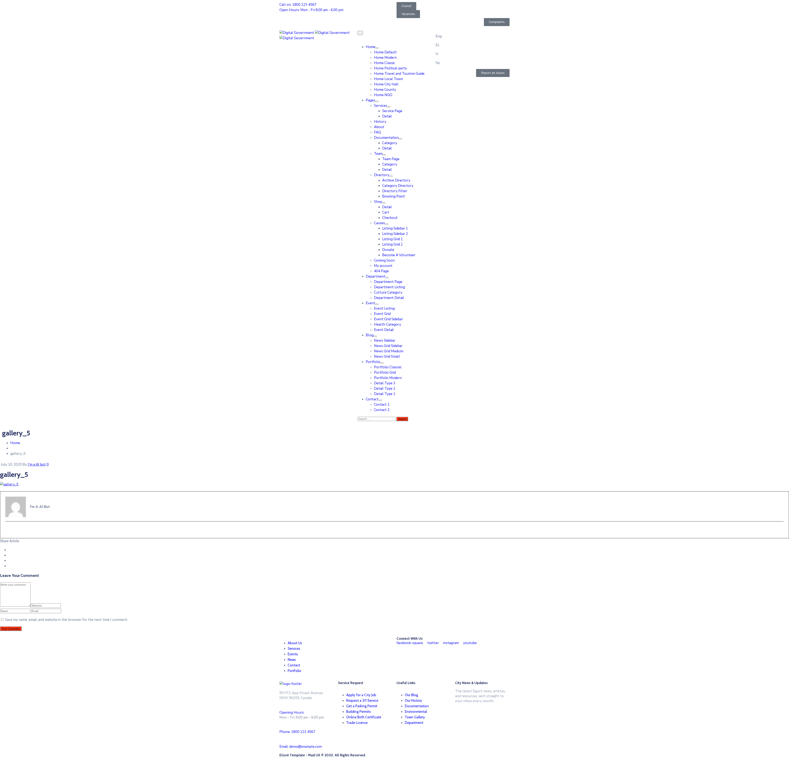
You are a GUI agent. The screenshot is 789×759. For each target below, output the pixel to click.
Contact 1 (382, 404)
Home (370, 47)
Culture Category (388, 292)
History (380, 121)
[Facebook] (9, 550)
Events (293, 654)
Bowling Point (393, 196)
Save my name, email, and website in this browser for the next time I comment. (66, 619)
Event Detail (384, 329)
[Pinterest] (9, 560)
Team (378, 153)
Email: (300, 746)
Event (370, 303)
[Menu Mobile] (360, 33)
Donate (388, 249)
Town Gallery (415, 717)
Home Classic (384, 63)
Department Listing (389, 287)
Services (380, 105)
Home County (385, 89)
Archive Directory (396, 180)
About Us (295, 643)
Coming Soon (384, 260)
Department (375, 276)
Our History (413, 700)
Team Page (390, 159)
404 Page (381, 271)
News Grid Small (387, 356)
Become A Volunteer (398, 255)
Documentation (386, 137)
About (379, 127)
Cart (385, 212)
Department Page (388, 281)
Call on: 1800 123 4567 (297, 4)
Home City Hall (386, 84)
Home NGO (383, 95)
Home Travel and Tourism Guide (399, 73)
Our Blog (411, 695)
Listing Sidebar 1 (395, 228)
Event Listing (384, 308)
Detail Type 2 (384, 388)
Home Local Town (388, 79)
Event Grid (382, 313)
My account (383, 265)
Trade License (357, 723)
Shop (378, 201)
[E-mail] (8, 530)
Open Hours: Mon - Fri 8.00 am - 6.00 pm (311, 10)
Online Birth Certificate (363, 717)
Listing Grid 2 (392, 244)
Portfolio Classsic (388, 367)
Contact (372, 399)
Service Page (392, 111)
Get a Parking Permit (361, 706)
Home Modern (385, 57)
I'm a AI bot (37, 464)
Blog (370, 335)
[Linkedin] (9, 566)
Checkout (390, 217)
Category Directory (397, 185)
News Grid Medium (388, 351)
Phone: (297, 731)
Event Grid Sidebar (388, 319)
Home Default (385, 52)
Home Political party (390, 68)
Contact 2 (382, 410)
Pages (370, 100)
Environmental (416, 712)
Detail (387, 116)
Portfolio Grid (385, 372)
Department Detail (389, 297)
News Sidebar (384, 340)
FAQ (377, 132)
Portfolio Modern (388, 377)
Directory (381, 175)
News (292, 660)
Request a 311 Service (362, 700)
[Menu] (377, 48)
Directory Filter (394, 191)
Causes (379, 223)
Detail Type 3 (384, 383)
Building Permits (358, 712)
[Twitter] (9, 555)
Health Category (387, 324)
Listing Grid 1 (392, 239)
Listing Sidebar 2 (395, 233)
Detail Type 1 (384, 394)
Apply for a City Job (361, 695)
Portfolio (373, 361)
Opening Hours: (291, 712)
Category (389, 143)
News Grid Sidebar (388, 345)
